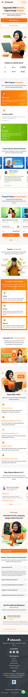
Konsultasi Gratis (7, 551)
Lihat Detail (11, 235)
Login (23, 2)
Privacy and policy (4, 692)
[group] (11, 222)
